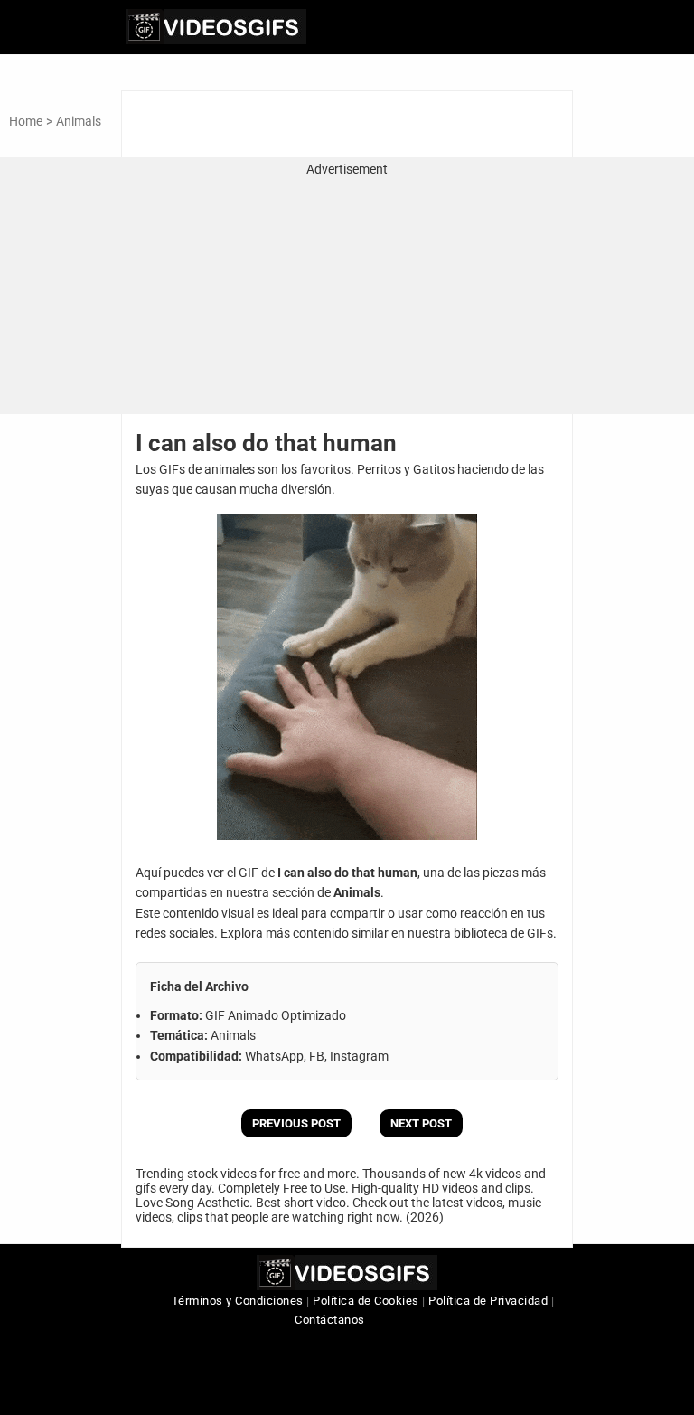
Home (25, 121)
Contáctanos (330, 1319)
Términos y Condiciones (238, 1300)
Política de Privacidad (488, 1300)
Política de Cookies (366, 1300)
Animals (78, 121)
